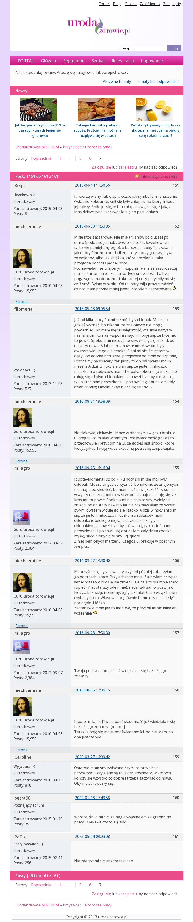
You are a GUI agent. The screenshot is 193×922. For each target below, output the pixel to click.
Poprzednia (41, 158)
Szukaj (98, 60)
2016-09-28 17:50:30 (92, 632)
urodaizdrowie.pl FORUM (37, 147)
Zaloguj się (172, 3)
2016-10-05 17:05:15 (92, 690)
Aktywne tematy (117, 81)
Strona (22, 301)
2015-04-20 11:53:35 (92, 226)
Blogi (117, 3)
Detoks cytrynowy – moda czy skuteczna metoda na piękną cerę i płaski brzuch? (155, 130)
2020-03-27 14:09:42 (92, 756)
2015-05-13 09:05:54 (92, 308)
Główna (48, 60)
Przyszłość (72, 147)
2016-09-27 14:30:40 (92, 560)
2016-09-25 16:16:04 (92, 467)
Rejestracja (123, 60)
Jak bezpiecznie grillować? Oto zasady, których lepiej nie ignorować (40, 130)
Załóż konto (150, 3)
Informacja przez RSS (159, 176)
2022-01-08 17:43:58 (92, 797)
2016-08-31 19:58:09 (92, 401)
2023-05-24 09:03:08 (92, 836)
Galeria (131, 3)
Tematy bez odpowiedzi (156, 81)
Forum (104, 3)
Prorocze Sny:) (98, 147)
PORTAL (26, 60)
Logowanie (152, 60)
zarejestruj (128, 167)
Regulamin (73, 60)
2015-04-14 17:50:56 (92, 185)
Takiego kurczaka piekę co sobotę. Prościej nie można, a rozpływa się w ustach (98, 130)
